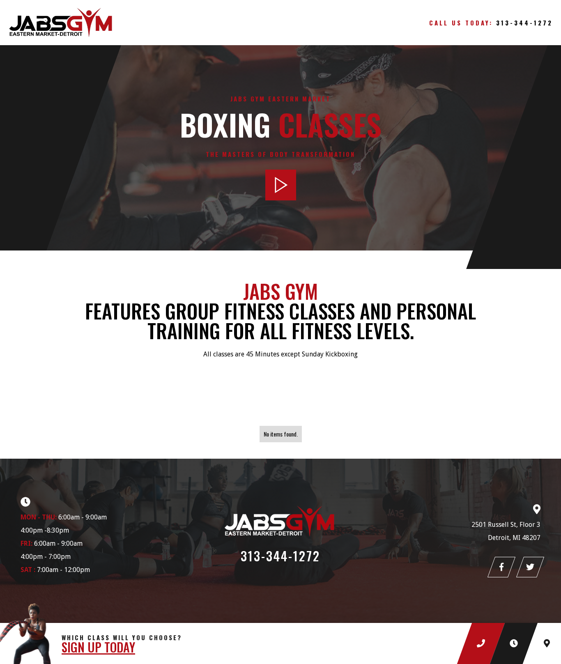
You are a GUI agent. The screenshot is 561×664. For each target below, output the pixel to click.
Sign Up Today (98, 647)
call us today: (491, 22)
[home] (82, 22)
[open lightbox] (280, 185)
